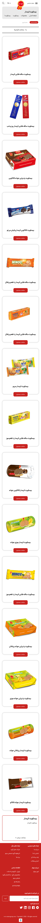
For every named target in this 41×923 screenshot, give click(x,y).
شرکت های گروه (15, 849)
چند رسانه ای (35, 857)
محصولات (24, 16)
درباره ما (36, 849)
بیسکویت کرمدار (6, 16)
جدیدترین (24, 22)
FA (8, 3)
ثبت (5, 898)
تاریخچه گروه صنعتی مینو (12, 853)
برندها (18, 857)
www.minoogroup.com (10, 916)
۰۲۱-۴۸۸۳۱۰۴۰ (16, 886)
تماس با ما (36, 853)
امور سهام (36, 871)
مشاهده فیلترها (19, 29)
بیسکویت (16, 16)
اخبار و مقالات (35, 861)
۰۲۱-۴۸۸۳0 (17, 882)
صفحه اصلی (33, 16)
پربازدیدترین (34, 22)
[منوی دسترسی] (36, 3)
